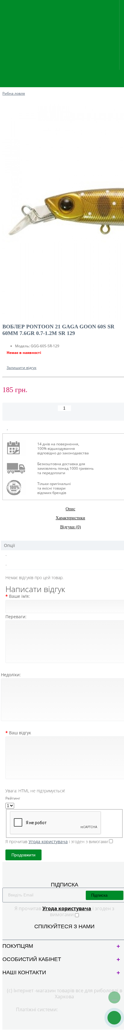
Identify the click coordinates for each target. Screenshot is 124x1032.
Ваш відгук (20, 733)
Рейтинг (12, 798)
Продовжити (23, 854)
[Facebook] (59, 933)
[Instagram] (69, 933)
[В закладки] (7, 428)
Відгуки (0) (70, 527)
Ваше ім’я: (19, 596)
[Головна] (4, 87)
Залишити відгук (21, 367)
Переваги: (15, 616)
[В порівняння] (22, 428)
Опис (70, 509)
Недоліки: (11, 674)
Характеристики (70, 518)
